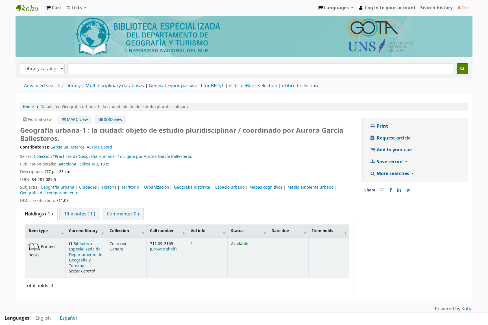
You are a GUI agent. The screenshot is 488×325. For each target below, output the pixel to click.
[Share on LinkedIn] (399, 190)
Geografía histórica (192, 187)
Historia (109, 187)
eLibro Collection (300, 85)
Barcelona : (68, 164)
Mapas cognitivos (265, 187)
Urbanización (156, 187)
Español (68, 318)
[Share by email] (382, 190)
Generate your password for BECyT (186, 85)
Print (382, 126)
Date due (280, 231)
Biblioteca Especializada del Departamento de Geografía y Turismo (85, 255)
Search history (436, 8)
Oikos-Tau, (90, 164)
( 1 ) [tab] (39, 214)
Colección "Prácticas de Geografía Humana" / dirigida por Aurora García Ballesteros (113, 157)
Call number (162, 231)
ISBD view (112, 120)
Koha (466, 309)
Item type (38, 231)
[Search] (462, 68)
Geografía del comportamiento (49, 193)
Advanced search (42, 85)
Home (28, 107)
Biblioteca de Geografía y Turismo (30, 8)
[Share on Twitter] (408, 190)
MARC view (77, 120)
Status (237, 231)
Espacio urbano (230, 187)
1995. (105, 164)
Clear (465, 7)
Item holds (322, 231)
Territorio (130, 187)
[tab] (79, 214)
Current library (83, 231)
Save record (390, 161)
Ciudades (88, 187)
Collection (119, 231)
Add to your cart (394, 150)
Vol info (198, 231)
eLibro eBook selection (253, 85)
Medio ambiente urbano (310, 187)
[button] (54, 8)
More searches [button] (393, 173)
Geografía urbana (57, 187)
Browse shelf (163, 249)
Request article (393, 138)
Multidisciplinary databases (115, 85)
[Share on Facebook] (391, 190)
